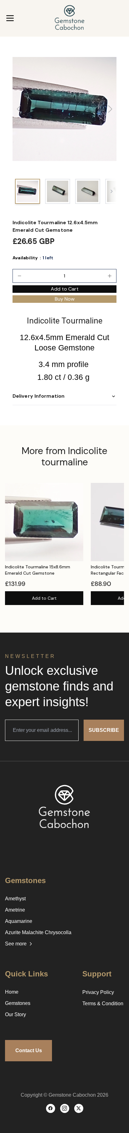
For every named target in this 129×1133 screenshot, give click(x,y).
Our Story (15, 1014)
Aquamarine (18, 921)
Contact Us (28, 1050)
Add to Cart (44, 598)
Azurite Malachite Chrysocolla (38, 932)
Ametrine (15, 910)
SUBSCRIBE (104, 730)
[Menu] (10, 18)
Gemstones (17, 1003)
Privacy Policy (98, 992)
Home (11, 992)
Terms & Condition (102, 1003)
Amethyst (15, 898)
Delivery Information (38, 396)
